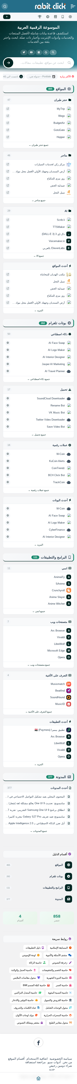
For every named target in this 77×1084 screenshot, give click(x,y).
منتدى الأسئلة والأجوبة (56, 955)
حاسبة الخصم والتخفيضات (55, 970)
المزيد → (38, 310)
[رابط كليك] (50, 6)
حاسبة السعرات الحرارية (56, 1015)
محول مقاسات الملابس (24, 977)
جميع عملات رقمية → (38, 490)
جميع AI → (38, 256)
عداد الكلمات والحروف (25, 1007)
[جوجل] (46, 52)
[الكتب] (55, 16)
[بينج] (39, 52)
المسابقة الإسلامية (59, 947)
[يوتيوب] (31, 52)
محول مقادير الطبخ (58, 1022)
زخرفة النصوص (59, 962)
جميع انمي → (38, 611)
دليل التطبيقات (33, 947)
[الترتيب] (39, 16)
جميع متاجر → (38, 200)
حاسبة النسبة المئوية (58, 992)
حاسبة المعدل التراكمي (25, 992)
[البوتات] (47, 16)
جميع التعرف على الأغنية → (38, 711)
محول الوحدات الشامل (57, 1007)
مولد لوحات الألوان (25, 1015)
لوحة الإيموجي (29, 955)
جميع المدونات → (38, 831)
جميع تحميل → (38, 434)
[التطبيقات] (63, 16)
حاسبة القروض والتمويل (56, 1000)
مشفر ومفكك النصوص (28, 1022)
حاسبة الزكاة (35, 962)
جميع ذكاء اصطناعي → (38, 379)
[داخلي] (53, 52)
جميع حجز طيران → (38, 145)
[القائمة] (73, 6)
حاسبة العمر (62, 985)
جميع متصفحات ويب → (38, 664)
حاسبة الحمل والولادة (21, 970)
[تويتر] (24, 52)
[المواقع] (70, 16)
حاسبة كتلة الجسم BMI (34, 985)
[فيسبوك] (38, 1042)
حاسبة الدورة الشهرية (57, 977)
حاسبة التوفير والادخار (23, 1000)
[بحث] (5, 6)
